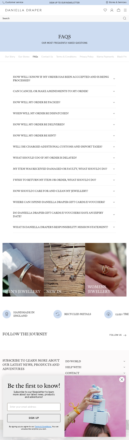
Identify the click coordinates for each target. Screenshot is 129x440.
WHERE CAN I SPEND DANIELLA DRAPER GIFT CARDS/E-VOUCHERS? (59, 202)
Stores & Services (117, 2)
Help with (73, 367)
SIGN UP (34, 418)
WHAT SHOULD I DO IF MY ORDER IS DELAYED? (45, 157)
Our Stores (23, 57)
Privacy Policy (86, 57)
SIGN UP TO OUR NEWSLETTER (64, 3)
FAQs (35, 57)
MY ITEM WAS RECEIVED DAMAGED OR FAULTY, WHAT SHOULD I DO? (60, 168)
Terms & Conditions (66, 57)
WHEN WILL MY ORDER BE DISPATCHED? (41, 113)
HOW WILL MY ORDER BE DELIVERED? (39, 124)
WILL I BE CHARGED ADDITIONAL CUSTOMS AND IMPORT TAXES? (57, 146)
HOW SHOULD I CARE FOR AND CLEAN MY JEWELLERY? (50, 191)
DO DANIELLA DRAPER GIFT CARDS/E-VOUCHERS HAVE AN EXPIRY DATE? (58, 214)
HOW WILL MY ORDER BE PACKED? (36, 102)
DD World (73, 361)
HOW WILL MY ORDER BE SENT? (34, 135)
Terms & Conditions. (43, 426)
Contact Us (47, 57)
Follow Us (116, 335)
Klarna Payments (105, 57)
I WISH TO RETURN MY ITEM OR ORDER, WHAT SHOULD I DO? (54, 179)
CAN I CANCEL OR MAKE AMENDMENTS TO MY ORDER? (50, 91)
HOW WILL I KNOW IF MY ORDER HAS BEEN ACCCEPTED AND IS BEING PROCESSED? (61, 78)
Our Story (10, 57)
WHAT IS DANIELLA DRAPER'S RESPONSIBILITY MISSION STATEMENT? (60, 227)
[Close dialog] (122, 379)
